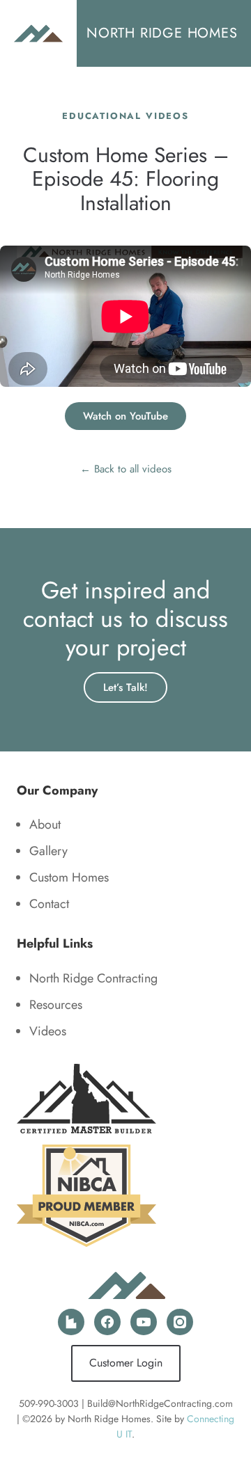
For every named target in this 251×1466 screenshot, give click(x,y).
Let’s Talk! (125, 687)
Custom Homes (69, 877)
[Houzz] (71, 1322)
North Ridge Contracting (93, 978)
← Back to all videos (126, 469)
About (45, 824)
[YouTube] (143, 1322)
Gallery (48, 851)
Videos (47, 1031)
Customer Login (125, 1363)
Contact (49, 904)
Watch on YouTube (125, 416)
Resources (55, 1005)
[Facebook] (107, 1322)
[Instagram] (180, 1322)
